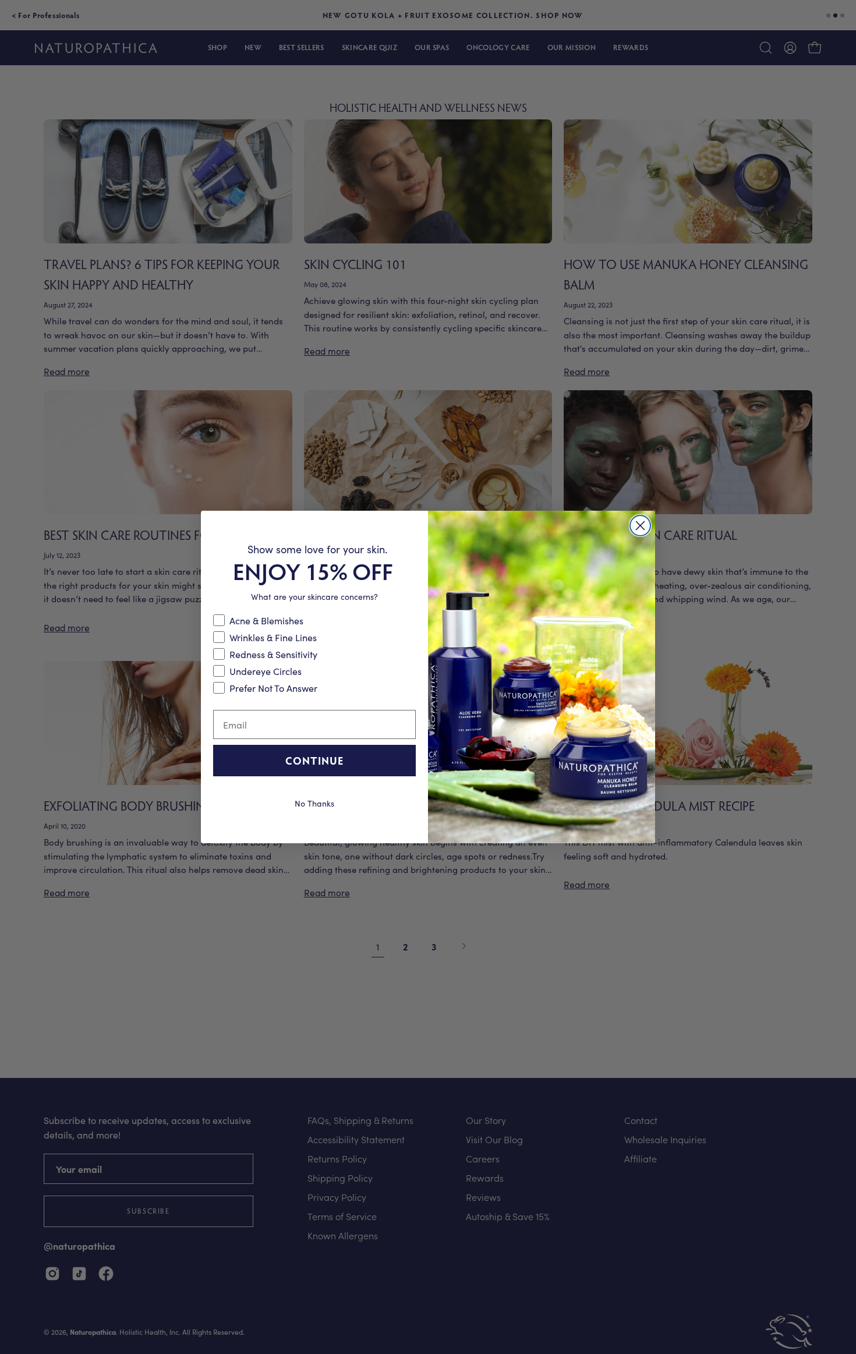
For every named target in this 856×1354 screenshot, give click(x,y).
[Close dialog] (640, 525)
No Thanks (314, 802)
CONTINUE (314, 760)
